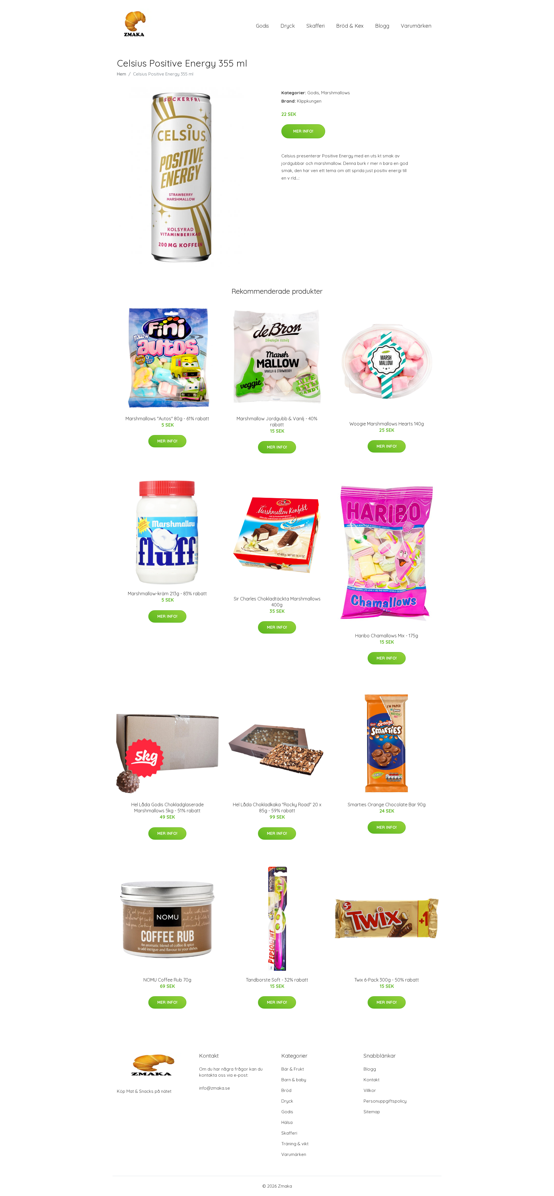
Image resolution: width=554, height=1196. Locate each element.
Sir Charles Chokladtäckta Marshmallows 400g (277, 602)
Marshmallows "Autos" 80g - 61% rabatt (167, 418)
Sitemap (372, 1111)
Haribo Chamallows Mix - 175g (386, 636)
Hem (121, 74)
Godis (262, 25)
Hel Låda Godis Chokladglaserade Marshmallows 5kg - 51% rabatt (167, 807)
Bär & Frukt (292, 1069)
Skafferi (315, 25)
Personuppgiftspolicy (385, 1101)
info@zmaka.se (214, 1088)
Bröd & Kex (350, 25)
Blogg (382, 25)
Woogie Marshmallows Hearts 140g (386, 424)
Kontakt (371, 1079)
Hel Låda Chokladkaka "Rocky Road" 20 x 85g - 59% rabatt (277, 807)
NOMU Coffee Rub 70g (167, 980)
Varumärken (416, 25)
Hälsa (287, 1122)
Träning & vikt (294, 1143)
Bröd (286, 1090)
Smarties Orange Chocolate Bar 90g (387, 804)
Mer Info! (303, 131)
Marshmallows (335, 92)
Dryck (287, 25)
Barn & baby (293, 1079)
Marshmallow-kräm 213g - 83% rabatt (167, 593)
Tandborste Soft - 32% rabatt (277, 980)
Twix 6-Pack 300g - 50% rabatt (386, 980)
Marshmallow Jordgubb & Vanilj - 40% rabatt (277, 421)
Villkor (370, 1090)
